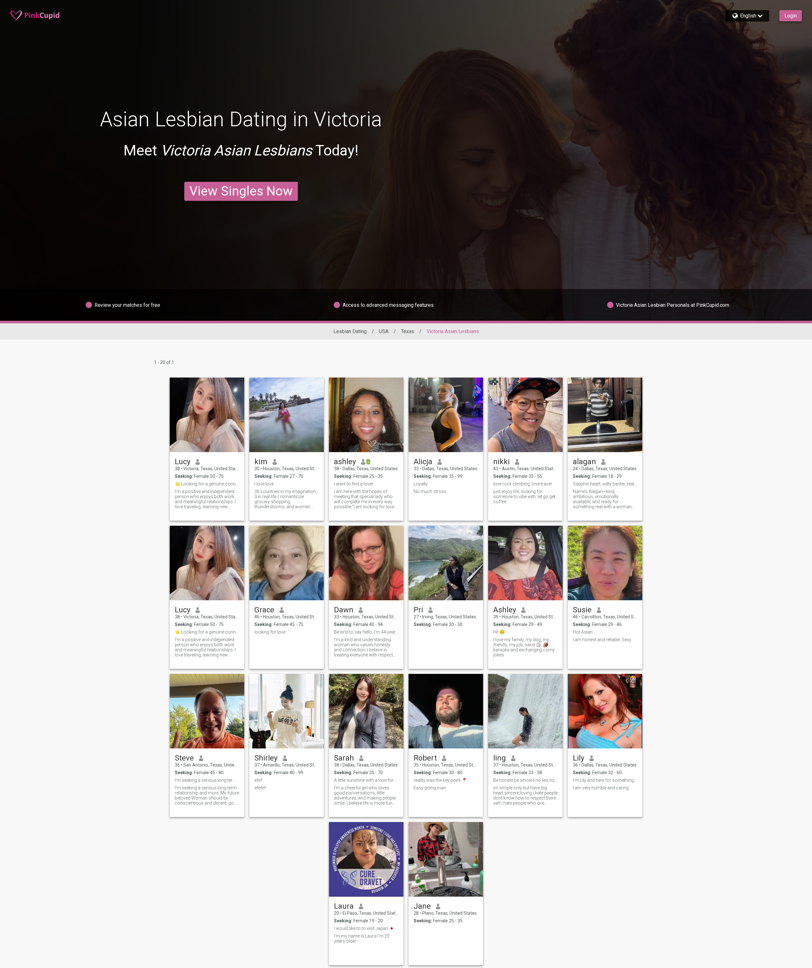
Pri (418, 609)
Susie (582, 609)
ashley (345, 461)
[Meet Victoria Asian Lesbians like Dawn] (366, 563)
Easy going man (430, 787)
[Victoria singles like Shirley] (286, 711)
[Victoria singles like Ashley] (525, 563)
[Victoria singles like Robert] (446, 711)
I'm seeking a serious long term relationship (207, 780)
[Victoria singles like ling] (525, 711)
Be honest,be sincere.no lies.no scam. (525, 780)
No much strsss (430, 491)
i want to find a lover (353, 483)
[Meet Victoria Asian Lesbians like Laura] (366, 859)
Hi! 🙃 (499, 632)
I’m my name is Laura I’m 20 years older (362, 938)
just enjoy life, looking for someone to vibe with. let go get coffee (524, 496)
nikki (501, 461)
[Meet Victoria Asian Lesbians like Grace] (286, 563)
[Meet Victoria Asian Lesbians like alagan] (605, 415)
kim (260, 461)
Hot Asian (583, 632)
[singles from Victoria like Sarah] (366, 711)
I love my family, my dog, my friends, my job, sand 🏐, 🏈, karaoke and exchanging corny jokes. (524, 647)
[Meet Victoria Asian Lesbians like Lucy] (207, 415)
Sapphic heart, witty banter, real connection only (605, 483)
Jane (422, 906)
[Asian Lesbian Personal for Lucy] (207, 563)
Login (790, 16)
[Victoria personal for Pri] (446, 563)
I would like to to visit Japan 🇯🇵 (364, 928)
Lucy (182, 461)
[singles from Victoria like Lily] (605, 711)
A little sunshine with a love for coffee (366, 780)
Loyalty (421, 483)
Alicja (423, 461)
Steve (184, 758)
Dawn (343, 609)
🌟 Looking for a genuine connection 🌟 (207, 483)
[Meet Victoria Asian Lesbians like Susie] (605, 563)
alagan (584, 461)
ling (499, 758)
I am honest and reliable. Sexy (602, 639)
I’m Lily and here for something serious (605, 780)
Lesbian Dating (350, 331)
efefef (260, 787)
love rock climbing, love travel (522, 483)
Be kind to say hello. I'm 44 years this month (366, 632)
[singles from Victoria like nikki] (525, 415)
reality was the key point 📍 (440, 780)
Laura (344, 906)
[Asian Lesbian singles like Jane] (446, 859)
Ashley (504, 609)
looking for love (269, 632)
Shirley (266, 758)
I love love (264, 483)
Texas (407, 331)
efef (258, 780)
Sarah (344, 758)
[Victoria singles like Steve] (207, 711)
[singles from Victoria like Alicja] (446, 415)
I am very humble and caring (601, 787)
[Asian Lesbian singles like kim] (286, 415)
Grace (264, 609)
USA (384, 331)
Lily (578, 758)
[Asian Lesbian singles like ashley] (366, 415)
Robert (425, 758)
